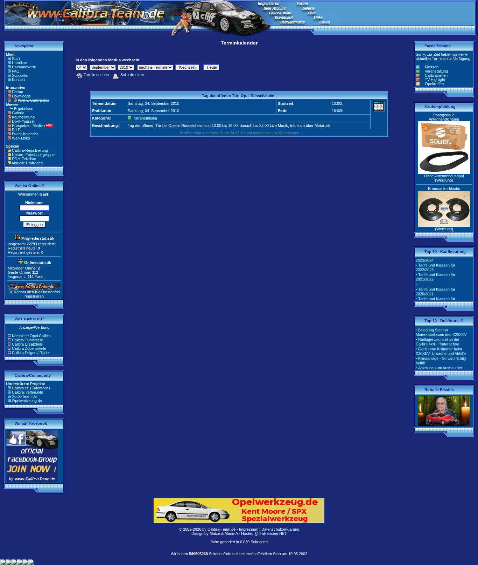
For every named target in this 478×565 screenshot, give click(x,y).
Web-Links (21, 138)
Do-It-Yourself (23, 121)
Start (16, 58)
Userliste (19, 63)
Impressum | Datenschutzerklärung (269, 529)
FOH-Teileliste (24, 159)
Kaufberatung (23, 117)
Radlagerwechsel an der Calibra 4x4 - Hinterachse (437, 338)
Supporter (20, 75)
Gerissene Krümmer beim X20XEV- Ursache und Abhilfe (441, 348)
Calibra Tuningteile (27, 340)
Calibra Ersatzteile (27, 344)
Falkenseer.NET (273, 533)
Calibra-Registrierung (30, 150)
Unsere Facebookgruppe (33, 154)
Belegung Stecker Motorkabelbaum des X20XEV (441, 329)
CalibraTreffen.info (27, 392)
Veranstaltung (145, 118)
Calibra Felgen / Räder (31, 352)
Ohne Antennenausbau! (444, 176)
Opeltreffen (434, 84)
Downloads (21, 96)
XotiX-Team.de (24, 396)
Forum (17, 92)
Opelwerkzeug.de (27, 401)
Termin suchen (96, 75)
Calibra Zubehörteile (29, 348)
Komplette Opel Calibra (31, 336)
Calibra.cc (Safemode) (31, 388)
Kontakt (18, 79)
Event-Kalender (25, 134)
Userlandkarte (24, 67)
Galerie (18, 113)
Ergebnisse (23, 109)
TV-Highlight (435, 79)
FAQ (16, 71)
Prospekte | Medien (28, 125)
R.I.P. (16, 130)
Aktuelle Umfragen (27, 163)
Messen (431, 67)
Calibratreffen (436, 75)
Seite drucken (132, 75)
